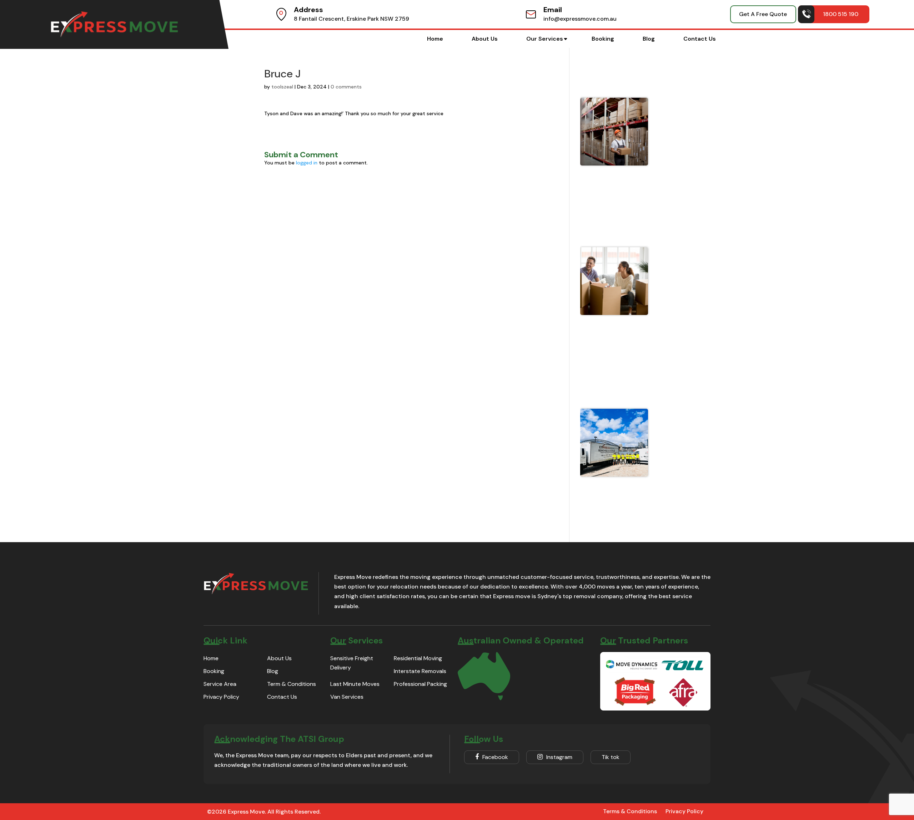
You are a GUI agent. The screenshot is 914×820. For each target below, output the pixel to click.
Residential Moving (418, 658)
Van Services (346, 697)
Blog (649, 38)
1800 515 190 (840, 14)
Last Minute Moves (355, 684)
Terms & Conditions (630, 811)
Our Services (544, 38)
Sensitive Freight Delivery (351, 663)
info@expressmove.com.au (580, 18)
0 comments (346, 86)
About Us (485, 38)
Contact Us (699, 38)
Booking (603, 38)
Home (435, 38)
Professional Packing (420, 684)
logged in (306, 162)
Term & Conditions (291, 684)
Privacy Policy (221, 697)
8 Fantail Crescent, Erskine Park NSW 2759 (351, 18)
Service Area (220, 684)
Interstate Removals (420, 671)
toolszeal (282, 86)
